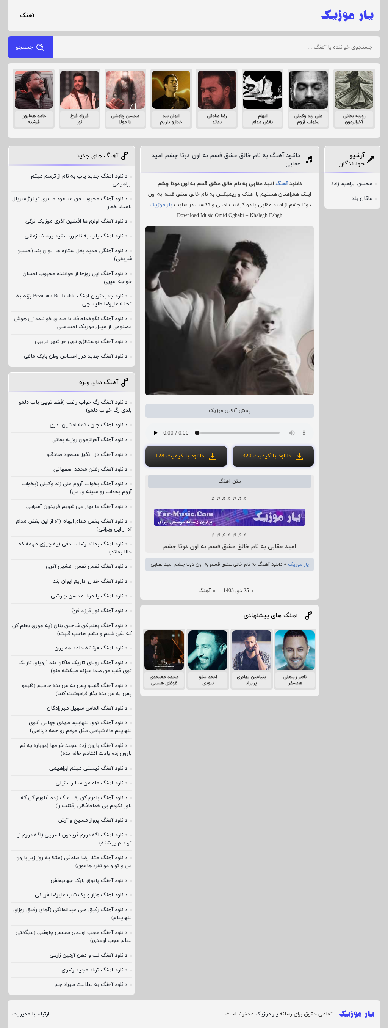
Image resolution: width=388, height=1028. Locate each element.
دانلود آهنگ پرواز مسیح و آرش (92, 820)
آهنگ (27, 15)
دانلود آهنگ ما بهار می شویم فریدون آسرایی (76, 506)
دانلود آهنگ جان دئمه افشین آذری (88, 425)
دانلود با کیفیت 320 (266, 456)
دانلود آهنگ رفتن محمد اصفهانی (90, 469)
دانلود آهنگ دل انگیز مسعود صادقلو (87, 454)
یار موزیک (161, 205)
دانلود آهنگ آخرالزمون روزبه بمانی (89, 439)
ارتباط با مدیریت (30, 1014)
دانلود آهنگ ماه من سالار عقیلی (91, 783)
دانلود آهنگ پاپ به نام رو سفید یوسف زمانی (76, 236)
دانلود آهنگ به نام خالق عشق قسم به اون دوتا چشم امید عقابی (226, 159)
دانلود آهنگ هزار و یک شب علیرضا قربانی (81, 895)
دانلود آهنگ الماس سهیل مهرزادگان (87, 708)
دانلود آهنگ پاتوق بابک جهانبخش (88, 880)
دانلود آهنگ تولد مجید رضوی (94, 970)
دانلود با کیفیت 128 (179, 456)
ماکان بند (362, 198)
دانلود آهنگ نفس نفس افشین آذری (86, 566)
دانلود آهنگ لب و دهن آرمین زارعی (88, 955)
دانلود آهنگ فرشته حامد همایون (91, 648)
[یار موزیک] (347, 15)
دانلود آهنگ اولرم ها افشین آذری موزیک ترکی (76, 221)
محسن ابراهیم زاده (351, 183)
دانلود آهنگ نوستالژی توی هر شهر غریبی (81, 341)
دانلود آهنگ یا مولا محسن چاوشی (89, 596)
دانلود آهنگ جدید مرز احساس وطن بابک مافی (75, 356)
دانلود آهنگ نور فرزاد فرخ (99, 611)
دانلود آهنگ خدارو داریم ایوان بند (90, 581)
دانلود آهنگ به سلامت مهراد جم (91, 984)
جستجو (24, 47)
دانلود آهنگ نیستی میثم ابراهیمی (88, 768)
